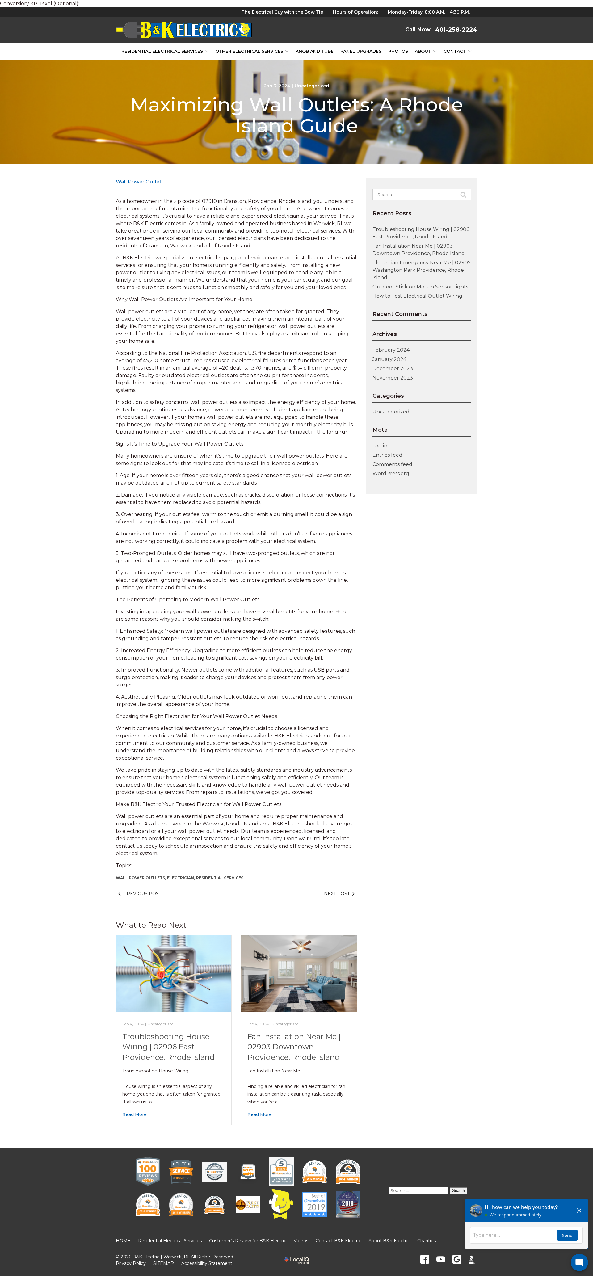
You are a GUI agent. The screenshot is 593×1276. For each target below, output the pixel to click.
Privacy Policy (131, 1263)
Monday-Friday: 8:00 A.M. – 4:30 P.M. (429, 12)
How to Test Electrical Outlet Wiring (417, 296)
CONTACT (455, 51)
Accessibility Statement (206, 1263)
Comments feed (392, 464)
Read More (134, 1114)
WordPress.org (390, 473)
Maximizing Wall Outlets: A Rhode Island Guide (296, 115)
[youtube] (440, 1259)
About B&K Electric (389, 1241)
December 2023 (392, 368)
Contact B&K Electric (338, 1241)
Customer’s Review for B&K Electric (247, 1241)
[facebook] (424, 1259)
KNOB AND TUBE (315, 51)
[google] (456, 1259)
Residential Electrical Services (162, 51)
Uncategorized (312, 86)
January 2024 (389, 359)
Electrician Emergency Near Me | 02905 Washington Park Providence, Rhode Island (421, 270)
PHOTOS (398, 51)
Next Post (337, 893)
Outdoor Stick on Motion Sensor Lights (420, 287)
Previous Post (142, 893)
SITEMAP (163, 1263)
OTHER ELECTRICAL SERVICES (249, 51)
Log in (379, 446)
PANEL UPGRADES (360, 51)
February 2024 (391, 350)
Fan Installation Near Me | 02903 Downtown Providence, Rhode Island (294, 1047)
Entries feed (387, 455)
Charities (426, 1241)
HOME (123, 1241)
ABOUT (423, 51)
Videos (301, 1241)
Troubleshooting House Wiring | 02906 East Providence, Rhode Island (168, 1047)
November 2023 (392, 378)
